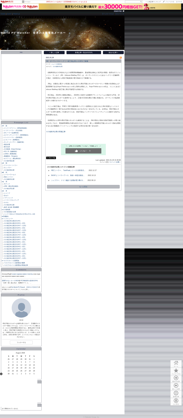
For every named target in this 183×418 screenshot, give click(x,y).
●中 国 (4, 126)
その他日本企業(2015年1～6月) (14, 223)
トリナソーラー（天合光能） (13, 130)
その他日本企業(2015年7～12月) (15, 225)
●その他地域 (6, 209)
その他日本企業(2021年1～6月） (15, 251)
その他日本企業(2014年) (12, 221)
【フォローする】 (107, 14)
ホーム (176, 366)
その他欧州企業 (9, 179)
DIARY (9, 14)
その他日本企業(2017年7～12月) (15, 235)
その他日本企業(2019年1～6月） (15, 242)
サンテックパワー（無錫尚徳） (14, 142)
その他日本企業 (9, 205)
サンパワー (7, 168)
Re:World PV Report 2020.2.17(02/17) (24, 287)
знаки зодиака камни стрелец (22, 274)
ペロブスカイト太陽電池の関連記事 (16, 265)
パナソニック (8, 198)
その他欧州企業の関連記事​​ (55, 132)
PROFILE (16, 14)
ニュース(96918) (57, 64)
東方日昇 (7, 147)
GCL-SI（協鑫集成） (11, 151)
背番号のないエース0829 (10, 280)
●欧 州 (4, 172)
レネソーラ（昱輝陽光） (12, 140)
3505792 (118, 11)
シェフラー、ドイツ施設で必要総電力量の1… (68, 180)
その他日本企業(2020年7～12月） (15, 249)
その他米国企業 (9, 170)
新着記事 (176, 397)
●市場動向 (5, 216)
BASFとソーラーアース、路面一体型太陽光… (68, 175)
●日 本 (4, 191)
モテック (7, 184)
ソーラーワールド (10, 175)
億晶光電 (7, 144)
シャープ (7, 193)
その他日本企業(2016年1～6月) (14, 228)
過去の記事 (176, 381)
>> (153, 2)
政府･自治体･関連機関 (11, 207)
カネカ (6, 202)
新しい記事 (176, 389)
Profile (21, 295)
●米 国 (4, 163)
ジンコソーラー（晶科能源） (13, 137)
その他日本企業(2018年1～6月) (14, 237)
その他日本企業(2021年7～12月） (15, 254)
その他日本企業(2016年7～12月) (15, 230)
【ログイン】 (119, 14)
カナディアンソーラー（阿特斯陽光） (16, 135)
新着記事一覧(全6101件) (83, 52)
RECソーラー (8, 177)
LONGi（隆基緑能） (11, 154)
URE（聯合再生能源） (11, 186)
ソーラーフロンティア (11, 200)
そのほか (28, 2)
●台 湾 (4, 181)
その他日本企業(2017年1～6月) (14, 232)
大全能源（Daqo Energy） (13, 149)
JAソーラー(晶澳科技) (11, 133)
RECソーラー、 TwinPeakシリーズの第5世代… (68, 170)
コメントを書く (115, 162)
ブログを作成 (169, 2)
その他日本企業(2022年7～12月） (15, 258)
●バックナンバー (7, 218)
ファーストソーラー (10, 165)
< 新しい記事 (54, 52)
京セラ (6, 195)
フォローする (176, 374)
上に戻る (176, 404)
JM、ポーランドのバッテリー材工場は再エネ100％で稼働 (67, 61)
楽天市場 (179, 2)
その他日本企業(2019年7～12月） (15, 244)
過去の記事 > (113, 52)
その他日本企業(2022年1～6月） (15, 256)
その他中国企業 (9, 161)
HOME (2, 14)
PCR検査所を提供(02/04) (29, 280)
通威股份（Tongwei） (11, 156)
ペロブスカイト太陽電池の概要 (14, 263)
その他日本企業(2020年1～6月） (15, 246)
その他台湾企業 (9, 188)
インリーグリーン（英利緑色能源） (16, 128)
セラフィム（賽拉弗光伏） (13, 158)
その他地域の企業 (10, 212)
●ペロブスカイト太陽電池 (10, 260)
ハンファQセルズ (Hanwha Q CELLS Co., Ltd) (19, 214)
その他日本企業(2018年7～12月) (15, 239)
